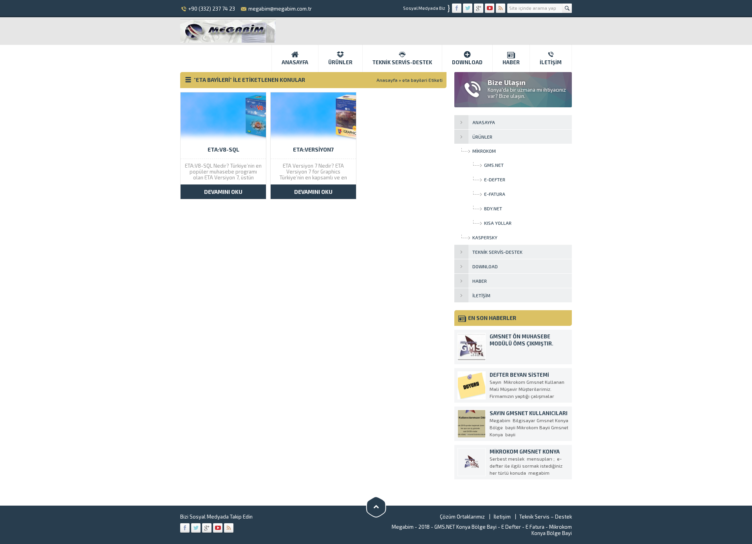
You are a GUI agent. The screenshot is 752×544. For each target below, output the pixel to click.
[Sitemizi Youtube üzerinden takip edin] (489, 8)
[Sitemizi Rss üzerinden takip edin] (500, 8)
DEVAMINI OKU (223, 191)
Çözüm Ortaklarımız (462, 516)
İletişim (551, 62)
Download (467, 62)
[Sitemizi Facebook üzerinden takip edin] (456, 8)
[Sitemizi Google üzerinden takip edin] (478, 8)
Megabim (403, 527)
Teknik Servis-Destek (402, 62)
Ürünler (340, 62)
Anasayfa (295, 62)
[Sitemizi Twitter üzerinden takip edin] (467, 8)
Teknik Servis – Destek (545, 516)
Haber (511, 62)
